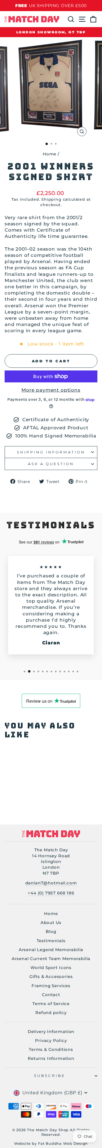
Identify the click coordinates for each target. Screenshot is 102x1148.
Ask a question (51, 464)
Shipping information (51, 452)
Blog (51, 931)
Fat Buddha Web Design (63, 1143)
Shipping (51, 199)
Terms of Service (51, 1003)
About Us (51, 922)
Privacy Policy (51, 1040)
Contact (51, 994)
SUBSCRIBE (49, 1075)
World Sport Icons (51, 967)
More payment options (51, 390)
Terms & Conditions (51, 1049)
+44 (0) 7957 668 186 (51, 893)
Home (49, 153)
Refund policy (51, 1012)
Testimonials (51, 940)
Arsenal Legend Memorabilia (51, 949)
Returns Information (51, 1058)
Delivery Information (51, 1031)
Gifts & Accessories (51, 976)
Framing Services (51, 985)
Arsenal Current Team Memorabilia (51, 958)
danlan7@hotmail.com (51, 882)
